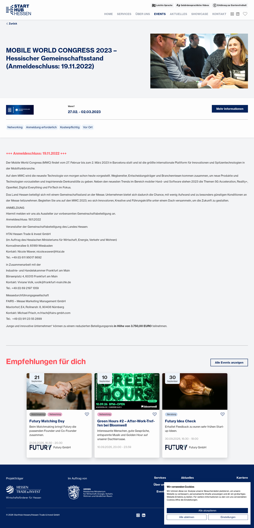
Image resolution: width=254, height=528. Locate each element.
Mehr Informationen (229, 108)
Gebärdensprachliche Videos (195, 5)
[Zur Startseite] (18, 10)
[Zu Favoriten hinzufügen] (87, 414)
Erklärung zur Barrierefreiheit (232, 5)
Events (160, 14)
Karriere (242, 477)
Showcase (199, 14)
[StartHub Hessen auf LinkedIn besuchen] (236, 14)
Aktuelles (178, 14)
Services (124, 14)
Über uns (142, 14)
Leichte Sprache (164, 5)
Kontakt (219, 14)
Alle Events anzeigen (229, 362)
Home (108, 14)
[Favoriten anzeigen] (245, 14)
